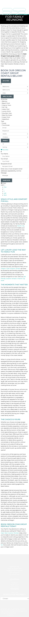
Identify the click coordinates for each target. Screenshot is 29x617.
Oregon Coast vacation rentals (10, 268)
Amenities (4, 99)
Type (2, 121)
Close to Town (6, 105)
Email (17, 605)
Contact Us (15, 582)
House (4, 123)
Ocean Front (6, 117)
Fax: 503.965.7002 (14, 574)
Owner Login (14, 592)
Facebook (11, 605)
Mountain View (7, 113)
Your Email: (4, 159)
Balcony (4, 101)
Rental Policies (15, 584)
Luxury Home (6, 111)
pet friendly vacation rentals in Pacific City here (13, 278)
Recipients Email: (6, 164)
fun (2, 545)
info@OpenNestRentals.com (14, 570)
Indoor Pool (5, 109)
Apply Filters (7, 96)
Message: (4, 173)
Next (5, 195)
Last (5, 193)
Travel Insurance (14, 586)
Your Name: (4, 154)
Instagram (14, 605)
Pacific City (20, 226)
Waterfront (5, 119)
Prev (5, 187)
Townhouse (6, 125)
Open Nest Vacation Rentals (10, 533)
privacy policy (12, 613)
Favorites (5, 150)
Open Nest (3, 3)
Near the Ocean (7, 115)
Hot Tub (4, 107)
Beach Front (6, 103)
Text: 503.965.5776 (14, 572)
